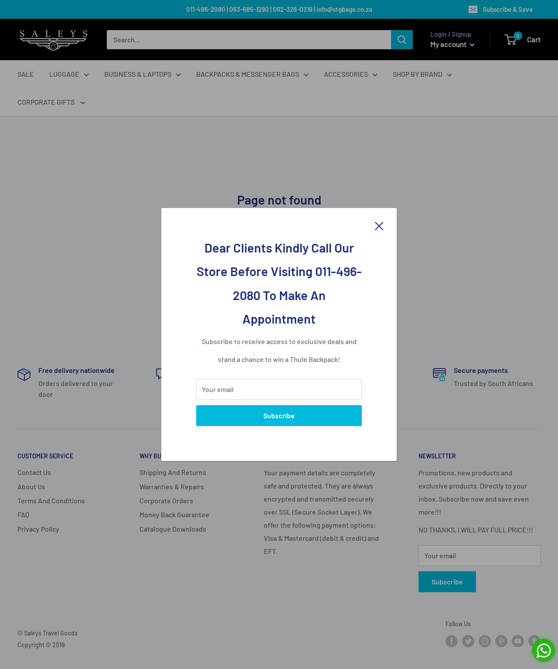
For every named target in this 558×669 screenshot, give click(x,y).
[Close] (379, 225)
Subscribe (279, 415)
